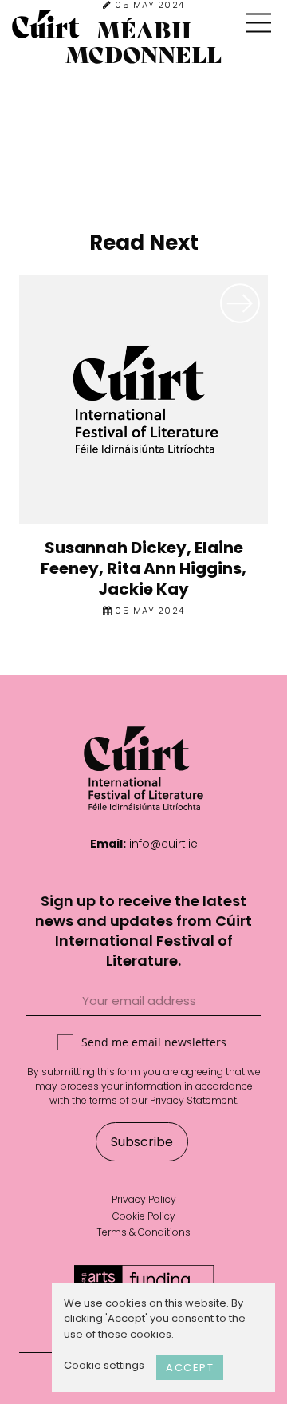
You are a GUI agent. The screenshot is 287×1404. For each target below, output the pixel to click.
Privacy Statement (193, 1100)
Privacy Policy (144, 1199)
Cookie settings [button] (104, 1365)
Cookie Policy (143, 1216)
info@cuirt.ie (163, 844)
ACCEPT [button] (190, 1367)
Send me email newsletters (153, 1042)
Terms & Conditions (143, 1232)
